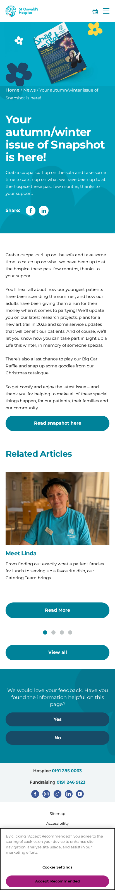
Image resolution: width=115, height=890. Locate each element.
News (29, 90)
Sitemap (57, 813)
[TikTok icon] (57, 794)
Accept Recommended (57, 881)
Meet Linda (21, 553)
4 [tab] (70, 632)
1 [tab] (45, 632)
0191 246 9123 (71, 782)
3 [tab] (62, 632)
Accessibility (57, 823)
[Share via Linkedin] (44, 211)
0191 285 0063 (67, 770)
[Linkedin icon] (69, 794)
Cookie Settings (57, 867)
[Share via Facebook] (30, 211)
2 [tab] (53, 632)
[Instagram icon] (46, 794)
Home (13, 90)
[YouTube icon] (80, 794)
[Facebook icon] (35, 794)
